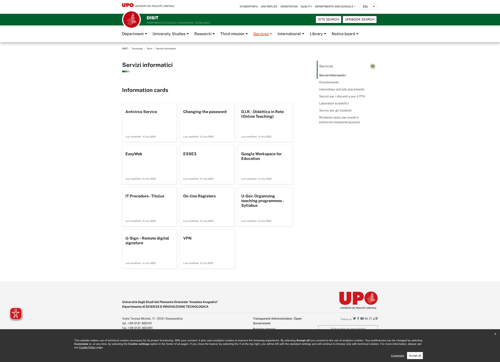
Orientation (289, 6)
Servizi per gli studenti (335, 110)
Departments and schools (334, 6)
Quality (306, 6)
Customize (397, 355)
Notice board (343, 33)
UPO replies (269, 6)
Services (261, 33)
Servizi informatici (332, 75)
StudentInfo (249, 6)
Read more (149, 122)
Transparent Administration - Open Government (277, 321)
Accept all (415, 355)
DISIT (125, 48)
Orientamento (329, 82)
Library (316, 33)
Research (203, 33)
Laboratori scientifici (334, 103)
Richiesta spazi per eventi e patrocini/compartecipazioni (339, 120)
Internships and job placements (341, 89)
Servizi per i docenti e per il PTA (342, 96)
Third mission (232, 33)
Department (133, 33)
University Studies (169, 33)
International (289, 33)
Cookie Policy (87, 347)
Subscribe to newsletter (348, 329)
